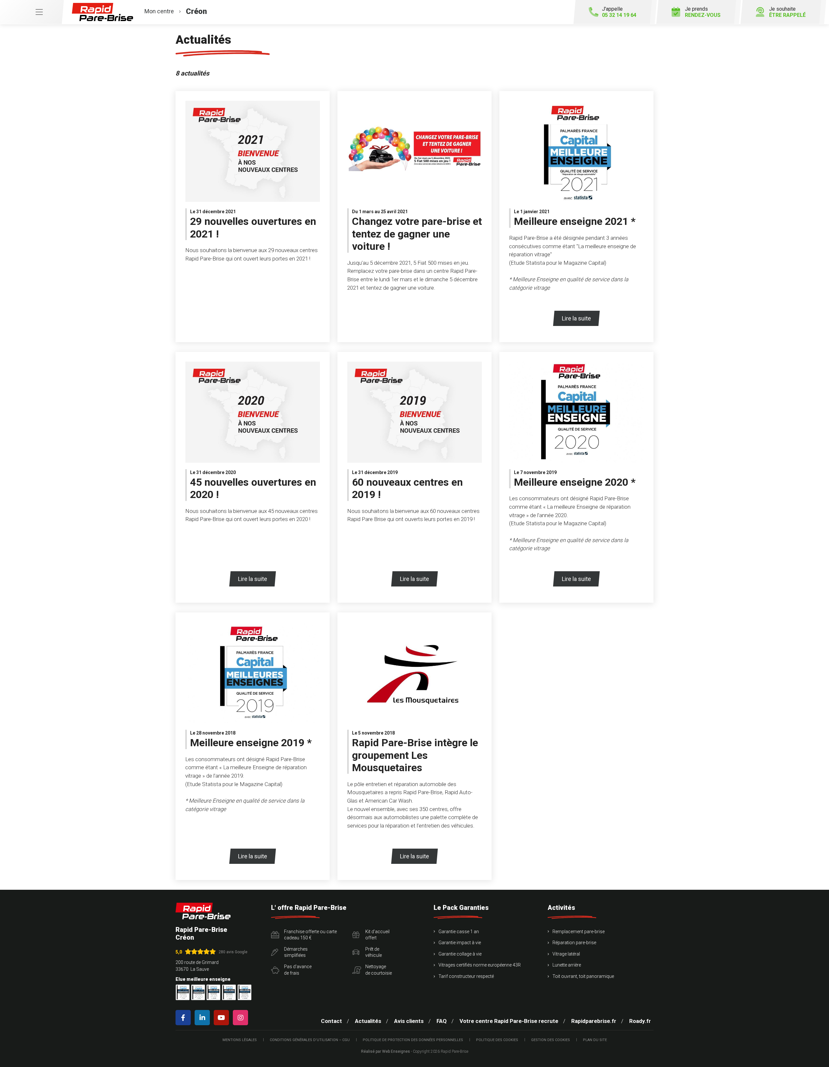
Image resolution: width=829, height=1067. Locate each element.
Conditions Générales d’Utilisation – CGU (310, 1040)
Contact (331, 1021)
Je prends (703, 12)
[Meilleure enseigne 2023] (244, 992)
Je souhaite (787, 12)
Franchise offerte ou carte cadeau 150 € (310, 935)
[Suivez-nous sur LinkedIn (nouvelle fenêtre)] (203, 1017)
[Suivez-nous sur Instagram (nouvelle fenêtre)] (242, 1017)
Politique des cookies (497, 1040)
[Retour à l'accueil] (203, 911)
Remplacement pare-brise (578, 931)
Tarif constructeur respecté (466, 976)
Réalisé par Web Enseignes (385, 1051)
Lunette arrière (566, 965)
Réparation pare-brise (574, 942)
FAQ (442, 1021)
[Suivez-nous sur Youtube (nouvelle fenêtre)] (223, 1017)
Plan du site (595, 1040)
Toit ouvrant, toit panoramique (583, 976)
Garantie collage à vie (460, 954)
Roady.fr (640, 1021)
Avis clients (409, 1021)
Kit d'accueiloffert (377, 935)
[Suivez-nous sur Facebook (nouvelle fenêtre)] (184, 1017)
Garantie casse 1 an (458, 931)
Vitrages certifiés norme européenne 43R (479, 965)
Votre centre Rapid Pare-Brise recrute (509, 1021)
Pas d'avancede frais (298, 970)
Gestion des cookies (550, 1040)
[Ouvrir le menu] (31, 12)
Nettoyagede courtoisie (378, 970)
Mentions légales (239, 1040)
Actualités (368, 1021)
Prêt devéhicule (373, 952)
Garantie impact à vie (459, 942)
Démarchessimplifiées (296, 952)
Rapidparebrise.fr (593, 1021)
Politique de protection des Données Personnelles (413, 1040)
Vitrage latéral (566, 954)
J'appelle (619, 12)
